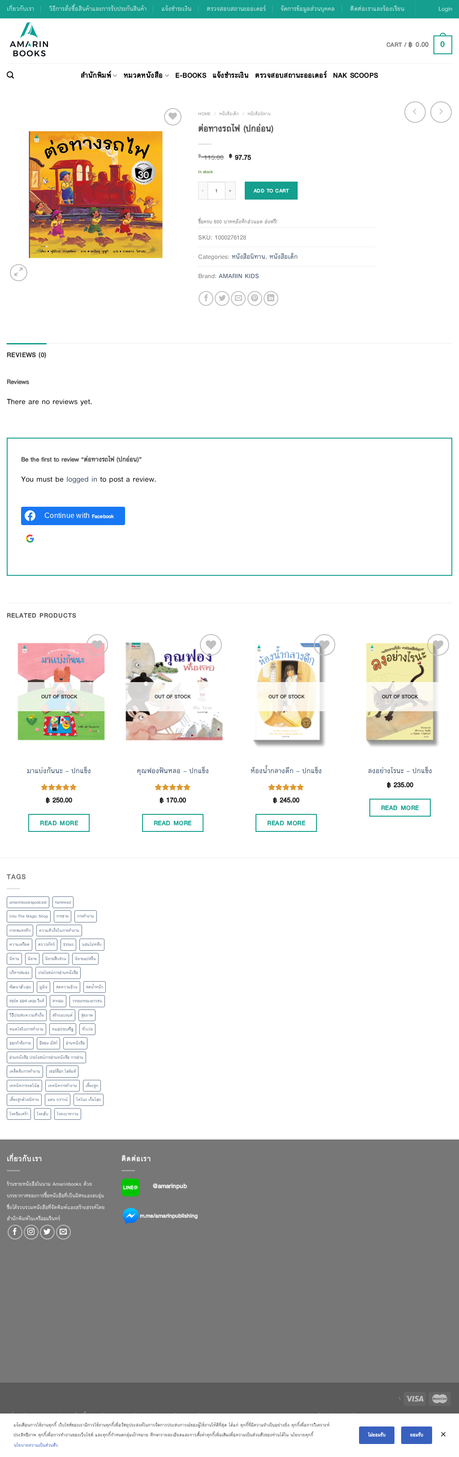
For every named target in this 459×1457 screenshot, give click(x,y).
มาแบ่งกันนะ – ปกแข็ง (59, 771)
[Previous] (7, 744)
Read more (59, 823)
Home (204, 113)
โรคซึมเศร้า (18, 1114)
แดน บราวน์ (58, 1099)
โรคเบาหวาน (67, 1114)
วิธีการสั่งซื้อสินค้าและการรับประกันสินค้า (98, 9)
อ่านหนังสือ (75, 1043)
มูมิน (43, 987)
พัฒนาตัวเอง (20, 987)
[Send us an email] (63, 1232)
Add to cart (271, 190)
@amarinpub (170, 1185)
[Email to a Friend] (238, 298)
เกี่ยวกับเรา (20, 9)
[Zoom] (18, 273)
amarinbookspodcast (28, 902)
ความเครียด (19, 944)
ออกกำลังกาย (20, 1043)
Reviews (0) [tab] (27, 355)
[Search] (10, 75)
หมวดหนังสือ (143, 75)
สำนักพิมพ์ (96, 75)
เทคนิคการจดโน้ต (24, 1085)
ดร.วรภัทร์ (46, 944)
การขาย (62, 916)
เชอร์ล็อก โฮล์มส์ (62, 1071)
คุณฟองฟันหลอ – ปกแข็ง (173, 771)
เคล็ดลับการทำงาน (24, 1071)
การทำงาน (85, 916)
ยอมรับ (416, 1435)
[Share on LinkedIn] (271, 298)
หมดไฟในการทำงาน (26, 1029)
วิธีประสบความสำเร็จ (26, 1015)
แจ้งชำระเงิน (176, 9)
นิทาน (14, 958)
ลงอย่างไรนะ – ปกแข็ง (400, 771)
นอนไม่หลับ (92, 944)
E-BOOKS (190, 75)
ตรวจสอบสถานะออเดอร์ (236, 9)
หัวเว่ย (87, 1029)
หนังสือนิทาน (259, 113)
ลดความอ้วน (67, 987)
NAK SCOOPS (355, 75)
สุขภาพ (87, 1015)
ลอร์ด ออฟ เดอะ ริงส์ (26, 1001)
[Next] (452, 744)
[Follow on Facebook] (15, 1232)
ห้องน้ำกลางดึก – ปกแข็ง (286, 771)
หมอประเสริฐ (63, 1029)
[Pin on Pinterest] (254, 298)
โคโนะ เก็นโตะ (88, 1099)
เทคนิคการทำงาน (62, 1085)
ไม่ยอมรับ (376, 1435)
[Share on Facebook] (206, 298)
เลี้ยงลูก (92, 1085)
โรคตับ (42, 1114)
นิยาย (32, 958)
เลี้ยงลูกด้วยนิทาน (24, 1099)
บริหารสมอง (19, 972)
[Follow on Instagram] (31, 1232)
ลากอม (58, 1001)
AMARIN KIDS (239, 275)
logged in (81, 479)
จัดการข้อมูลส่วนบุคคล (308, 9)
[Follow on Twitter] (47, 1232)
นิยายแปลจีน (85, 958)
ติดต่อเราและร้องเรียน (377, 9)
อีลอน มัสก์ (48, 1043)
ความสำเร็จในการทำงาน (59, 930)
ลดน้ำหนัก (94, 987)
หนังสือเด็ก (229, 113)
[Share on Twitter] (222, 298)
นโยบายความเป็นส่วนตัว (36, 1445)
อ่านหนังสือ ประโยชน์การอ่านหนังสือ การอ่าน (46, 1057)
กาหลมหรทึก (19, 930)
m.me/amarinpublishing (169, 1216)
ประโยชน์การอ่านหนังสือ (58, 972)
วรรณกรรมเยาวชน (87, 1001)
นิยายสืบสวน (55, 958)
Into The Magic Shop (28, 916)
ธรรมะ (68, 944)
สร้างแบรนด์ (62, 1015)
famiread (63, 902)
